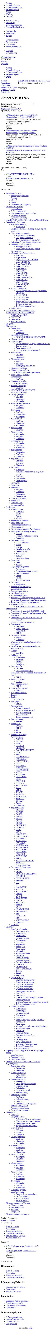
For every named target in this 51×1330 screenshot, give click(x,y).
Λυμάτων (19, 1101)
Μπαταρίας (20, 401)
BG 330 (19, 819)
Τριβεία (19, 971)
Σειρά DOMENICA (24, 264)
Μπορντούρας (16, 450)
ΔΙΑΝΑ (19, 905)
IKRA (18, 763)
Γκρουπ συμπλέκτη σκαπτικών (23, 622)
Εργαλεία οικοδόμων (24, 986)
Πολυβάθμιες (21, 1088)
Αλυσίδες (20, 512)
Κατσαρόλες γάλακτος (19, 196)
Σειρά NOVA (21, 269)
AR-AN (19, 620)
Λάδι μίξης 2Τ (21, 551)
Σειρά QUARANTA (24, 277)
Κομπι (13, 675)
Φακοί (18, 973)
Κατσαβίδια (20, 947)
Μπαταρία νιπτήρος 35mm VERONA (21, 133)
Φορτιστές (20, 975)
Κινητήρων (15, 560)
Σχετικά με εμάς (12, 20)
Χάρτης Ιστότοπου (13, 1238)
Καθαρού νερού (22, 1099)
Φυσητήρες (15, 410)
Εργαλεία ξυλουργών (24, 984)
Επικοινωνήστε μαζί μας (15, 1236)
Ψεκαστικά (15, 500)
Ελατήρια (19, 659)
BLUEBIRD (21, 825)
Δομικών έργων (17, 341)
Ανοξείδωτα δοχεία (13, 193)
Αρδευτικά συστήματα (20, 1108)
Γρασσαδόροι (16, 209)
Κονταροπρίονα (17, 441)
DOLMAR (20, 626)
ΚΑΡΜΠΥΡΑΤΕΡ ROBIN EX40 (19, 178)
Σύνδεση (9, 14)
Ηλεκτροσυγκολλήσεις (20, 370)
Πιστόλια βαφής (22, 958)
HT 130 (19, 682)
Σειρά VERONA (8, 91)
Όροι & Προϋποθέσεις (15, 27)
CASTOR (20, 746)
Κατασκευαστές (12, 40)
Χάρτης (9, 36)
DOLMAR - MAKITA (25, 750)
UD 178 (19, 900)
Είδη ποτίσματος (17, 1117)
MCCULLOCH (22, 770)
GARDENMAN (22, 757)
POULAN (20, 783)
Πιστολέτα (20, 955)
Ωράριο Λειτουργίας (14, 25)
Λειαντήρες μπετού (23, 348)
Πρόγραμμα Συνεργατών (16, 1305)
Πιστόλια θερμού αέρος (25, 1035)
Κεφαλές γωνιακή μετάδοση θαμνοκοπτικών (28, 673)
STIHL (19, 633)
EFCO (18, 754)
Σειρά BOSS (21, 257)
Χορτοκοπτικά (16, 428)
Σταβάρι (19, 662)
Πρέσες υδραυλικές (18, 218)
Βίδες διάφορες (17, 523)
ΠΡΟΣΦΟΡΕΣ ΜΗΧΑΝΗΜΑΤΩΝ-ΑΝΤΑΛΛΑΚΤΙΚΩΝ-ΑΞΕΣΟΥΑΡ (20, 311)
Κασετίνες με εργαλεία (25, 991)
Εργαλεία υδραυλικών (24, 989)
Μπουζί (19, 518)
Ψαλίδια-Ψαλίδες (22, 1201)
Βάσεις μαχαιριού (23, 708)
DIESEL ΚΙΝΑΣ (22, 878)
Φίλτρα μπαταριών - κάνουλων (28, 240)
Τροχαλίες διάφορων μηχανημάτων (25, 602)
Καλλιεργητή (16, 655)
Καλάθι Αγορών (12, 10)
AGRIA (19, 872)
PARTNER (20, 631)
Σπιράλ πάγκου (22, 299)
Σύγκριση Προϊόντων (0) (11, 108)
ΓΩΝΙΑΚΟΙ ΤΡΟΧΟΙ (19, 335)
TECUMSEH (21, 898)
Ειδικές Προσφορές (14, 46)
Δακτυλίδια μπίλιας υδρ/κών (27, 571)
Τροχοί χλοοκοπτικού (24, 717)
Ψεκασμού (15, 487)
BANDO (19, 653)
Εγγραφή (9, 16)
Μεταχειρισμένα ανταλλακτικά (18, 1203)
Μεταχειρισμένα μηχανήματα (17, 1214)
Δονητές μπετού (22, 346)
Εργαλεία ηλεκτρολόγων (25, 980)
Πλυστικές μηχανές (18, 498)
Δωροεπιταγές (11, 42)
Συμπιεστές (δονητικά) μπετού (28, 350)
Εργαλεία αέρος (17, 1055)
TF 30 (18, 732)
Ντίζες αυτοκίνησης (23, 713)
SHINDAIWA (21, 785)
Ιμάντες (19, 547)
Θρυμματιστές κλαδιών (20, 375)
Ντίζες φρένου (21, 715)
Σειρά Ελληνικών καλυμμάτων (28, 249)
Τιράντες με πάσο (23, 580)
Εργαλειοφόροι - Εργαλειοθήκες (24, 213)
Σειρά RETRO (21, 280)
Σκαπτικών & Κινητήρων (21, 867)
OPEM (18, 779)
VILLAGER (21, 796)
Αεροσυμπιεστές (22, 931)
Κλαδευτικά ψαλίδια (19, 381)
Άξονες (19, 534)
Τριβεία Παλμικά (22, 1048)
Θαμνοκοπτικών (17, 540)
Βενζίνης (19, 330)
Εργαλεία (9, 927)
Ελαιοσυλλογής (17, 503)
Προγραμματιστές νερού (25, 1123)
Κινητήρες (15, 485)
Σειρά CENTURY (23, 262)
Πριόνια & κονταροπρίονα (26, 1194)
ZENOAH (20, 799)
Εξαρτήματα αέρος (18, 1059)
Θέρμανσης (20, 1068)
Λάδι (18, 562)
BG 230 (19, 814)
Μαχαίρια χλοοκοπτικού (25, 710)
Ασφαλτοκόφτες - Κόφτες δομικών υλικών (33, 344)
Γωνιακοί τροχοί (22, 938)
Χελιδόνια (20, 664)
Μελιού (14, 200)
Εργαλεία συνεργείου (14, 207)
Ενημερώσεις (11, 53)
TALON (19, 792)
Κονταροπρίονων (18, 679)
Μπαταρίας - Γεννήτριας (25, 366)
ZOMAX (19, 801)
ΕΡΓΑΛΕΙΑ (15, 319)
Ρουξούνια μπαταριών (24, 238)
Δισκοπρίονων (16, 624)
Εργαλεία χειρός (17, 978)
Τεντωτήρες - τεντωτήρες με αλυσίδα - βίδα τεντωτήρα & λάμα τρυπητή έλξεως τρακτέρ (28, 599)
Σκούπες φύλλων (22, 1196)
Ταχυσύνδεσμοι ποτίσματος (27, 1126)
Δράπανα (19, 942)
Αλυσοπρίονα (16, 432)
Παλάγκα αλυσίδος (18, 216)
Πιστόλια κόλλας (22, 960)
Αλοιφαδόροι (21, 933)
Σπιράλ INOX (21, 295)
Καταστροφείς (16, 377)
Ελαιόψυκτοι (21, 1075)
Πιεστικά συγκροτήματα (20, 1110)
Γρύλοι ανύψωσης (18, 211)
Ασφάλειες (20, 569)
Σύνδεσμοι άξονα (18, 589)
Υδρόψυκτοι (21, 1077)
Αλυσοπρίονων (17, 509)
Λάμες (18, 516)
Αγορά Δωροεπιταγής (14, 1303)
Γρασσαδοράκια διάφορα (21, 525)
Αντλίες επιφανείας (18, 1079)
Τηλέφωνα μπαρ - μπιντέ (25, 306)
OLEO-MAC (21, 777)
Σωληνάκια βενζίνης (19, 595)
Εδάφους (19, 364)
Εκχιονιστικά (16, 352)
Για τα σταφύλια (17, 505)
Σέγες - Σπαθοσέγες (23, 969)
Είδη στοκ (10, 324)
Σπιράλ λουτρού (22, 297)
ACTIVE (19, 739)
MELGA (19, 889)
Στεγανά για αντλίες (23, 1090)
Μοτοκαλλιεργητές (18, 386)
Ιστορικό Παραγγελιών (15, 1319)
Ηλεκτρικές (20, 1152)
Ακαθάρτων (20, 1081)
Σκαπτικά (14, 467)
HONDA (19, 880)
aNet (30, 1328)
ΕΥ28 (18, 907)
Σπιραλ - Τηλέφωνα (18, 288)
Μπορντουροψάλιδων (19, 684)
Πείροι (18, 576)
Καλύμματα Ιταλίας (23, 246)
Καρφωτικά (20, 944)
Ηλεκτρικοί (20, 414)
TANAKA (20, 794)
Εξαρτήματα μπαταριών (20, 233)
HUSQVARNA (22, 629)
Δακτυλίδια (20, 657)
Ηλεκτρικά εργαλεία (19, 1006)
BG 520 (19, 823)
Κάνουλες (20, 255)
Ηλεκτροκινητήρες (18, 1073)
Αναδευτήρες (21, 936)
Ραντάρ (19, 578)
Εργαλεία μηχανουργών (25, 982)
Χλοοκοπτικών (17, 604)
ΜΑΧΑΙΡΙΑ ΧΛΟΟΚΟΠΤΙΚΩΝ (29, 606)
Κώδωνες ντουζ (17, 251)
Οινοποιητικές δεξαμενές (21, 204)
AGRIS (19, 721)
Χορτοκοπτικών (17, 719)
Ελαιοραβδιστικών (18, 635)
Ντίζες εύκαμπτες (23, 865)
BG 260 (19, 816)
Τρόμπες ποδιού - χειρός (25, 1004)
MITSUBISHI (21, 849)
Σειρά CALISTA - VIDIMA (27, 260)
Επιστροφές (10, 33)
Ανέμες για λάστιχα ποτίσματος (28, 1119)
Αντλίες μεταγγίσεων (19, 1106)
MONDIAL (20, 774)
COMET (19, 690)
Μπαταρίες (20, 951)
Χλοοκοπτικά (16, 419)
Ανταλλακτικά (11, 609)
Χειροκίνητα (21, 496)
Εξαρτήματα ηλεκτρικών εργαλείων (30, 1020)
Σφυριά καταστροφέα (19, 591)
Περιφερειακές (22, 1086)
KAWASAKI (21, 841)
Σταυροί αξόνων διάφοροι (21, 587)
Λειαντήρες (20, 949)
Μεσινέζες (20, 553)
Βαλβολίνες (20, 584)
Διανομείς (15, 1115)
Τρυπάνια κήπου (22, 1198)
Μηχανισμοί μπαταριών (25, 235)
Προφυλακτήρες (22, 558)
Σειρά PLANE (21, 275)
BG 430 (19, 821)
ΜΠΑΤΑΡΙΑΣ (21, 383)
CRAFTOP (20, 748)
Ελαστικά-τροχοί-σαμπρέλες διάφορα (25, 529)
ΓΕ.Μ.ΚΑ (20, 699)
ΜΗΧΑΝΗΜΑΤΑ (18, 322)
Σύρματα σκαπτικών (19, 693)
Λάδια (18, 514)
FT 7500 (19, 668)
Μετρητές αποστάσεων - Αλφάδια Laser (31, 1026)
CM (17, 918)
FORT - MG (21, 916)
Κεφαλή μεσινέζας (23, 549)
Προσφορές (10, 1307)
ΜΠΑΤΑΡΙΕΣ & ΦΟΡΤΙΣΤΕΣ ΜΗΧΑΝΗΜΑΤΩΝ (23, 391)
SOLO (18, 788)
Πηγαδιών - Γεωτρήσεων (26, 1103)
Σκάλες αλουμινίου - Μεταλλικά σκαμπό (32, 1002)
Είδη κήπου (10, 1112)
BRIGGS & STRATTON (26, 874)
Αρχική (9, 3)
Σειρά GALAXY (22, 266)
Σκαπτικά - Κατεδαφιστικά (26, 1044)
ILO (17, 883)
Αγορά (8, 12)
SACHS (19, 896)
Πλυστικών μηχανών (19, 688)
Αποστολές (10, 23)
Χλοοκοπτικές (16, 1145)
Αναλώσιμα (10, 507)
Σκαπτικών (15, 582)
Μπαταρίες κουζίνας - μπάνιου (23, 253)
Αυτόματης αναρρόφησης (26, 1084)
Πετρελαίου (20, 478)
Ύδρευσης (20, 1070)
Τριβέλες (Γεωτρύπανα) (20, 403)
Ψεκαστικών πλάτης (19, 735)
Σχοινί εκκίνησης (17, 593)
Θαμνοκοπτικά (17, 458)
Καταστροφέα (16, 666)
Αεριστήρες (15, 328)
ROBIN (19, 894)
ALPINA (19, 741)
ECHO (18, 752)
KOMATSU (21, 843)
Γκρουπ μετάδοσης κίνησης (27, 536)
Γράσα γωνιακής (22, 542)
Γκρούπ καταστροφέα (24, 671)
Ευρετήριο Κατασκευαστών (17, 1301)
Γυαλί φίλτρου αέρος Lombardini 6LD (21, 1250)
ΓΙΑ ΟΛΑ (20, 922)
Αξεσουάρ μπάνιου (18, 224)
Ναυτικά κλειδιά (22, 573)
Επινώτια (19, 463)
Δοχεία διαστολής (18, 1066)
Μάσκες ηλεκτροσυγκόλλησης (28, 372)
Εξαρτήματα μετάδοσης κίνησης (23, 531)
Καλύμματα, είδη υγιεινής (21, 244)
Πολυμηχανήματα (18, 394)
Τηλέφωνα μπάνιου (23, 304)
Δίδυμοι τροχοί (17, 339)
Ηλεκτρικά (20, 333)
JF (17, 885)
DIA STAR (20, 876)
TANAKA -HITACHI (25, 861)
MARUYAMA (22, 768)
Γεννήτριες (15, 483)
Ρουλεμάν (15, 925)
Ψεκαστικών (16, 724)
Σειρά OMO (21, 271)
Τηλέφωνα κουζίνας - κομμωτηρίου (30, 302)
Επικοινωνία (11, 31)
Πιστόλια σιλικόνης (23, 962)
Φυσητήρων (15, 701)
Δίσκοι (18, 545)
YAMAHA (20, 902)
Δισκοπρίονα (21, 940)
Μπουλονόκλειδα (23, 953)
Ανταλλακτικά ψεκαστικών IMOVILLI (26, 618)
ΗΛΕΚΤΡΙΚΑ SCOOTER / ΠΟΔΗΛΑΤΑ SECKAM (27, 220)
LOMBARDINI (22, 909)
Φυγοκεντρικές (22, 1092)
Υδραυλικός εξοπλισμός (6, 84)
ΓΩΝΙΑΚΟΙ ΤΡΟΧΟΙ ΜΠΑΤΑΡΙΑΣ (30, 337)
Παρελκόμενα (21, 481)
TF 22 (18, 730)
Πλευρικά (20, 465)
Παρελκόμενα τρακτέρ (20, 567)
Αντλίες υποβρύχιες (18, 1095)
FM (17, 914)
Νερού (13, 202)
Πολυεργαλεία (21, 967)
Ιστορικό (9, 51)
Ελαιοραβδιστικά (17, 359)
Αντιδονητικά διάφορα (19, 520)
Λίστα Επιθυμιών (13, 5)
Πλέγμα (19, 111)
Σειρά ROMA (21, 282)
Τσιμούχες (15, 695)
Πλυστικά (20, 964)
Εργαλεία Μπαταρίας (19, 929)
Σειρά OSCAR (22, 273)
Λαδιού (14, 198)
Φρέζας (14, 697)
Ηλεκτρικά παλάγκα (19, 368)
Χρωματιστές (21, 286)
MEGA (19, 772)
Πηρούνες (20, 538)
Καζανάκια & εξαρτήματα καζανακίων (26, 242)
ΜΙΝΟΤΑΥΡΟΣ (22, 920)
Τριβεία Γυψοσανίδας (24, 1046)
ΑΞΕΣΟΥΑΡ (16, 317)
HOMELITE (21, 759)
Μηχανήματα (11, 326)
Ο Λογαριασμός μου (14, 7)
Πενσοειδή (20, 995)
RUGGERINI (21, 911)
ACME (19, 869)
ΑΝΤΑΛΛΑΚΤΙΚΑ (19, 315)
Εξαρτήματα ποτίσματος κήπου (28, 1121)
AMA (18, 743)
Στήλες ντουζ (16, 308)
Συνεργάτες (10, 44)
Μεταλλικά (20, 227)
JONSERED (21, 766)
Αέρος (18, 361)
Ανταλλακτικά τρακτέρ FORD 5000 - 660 (27, 611)
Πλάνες (19, 1037)
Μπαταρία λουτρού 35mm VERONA (21, 117)
